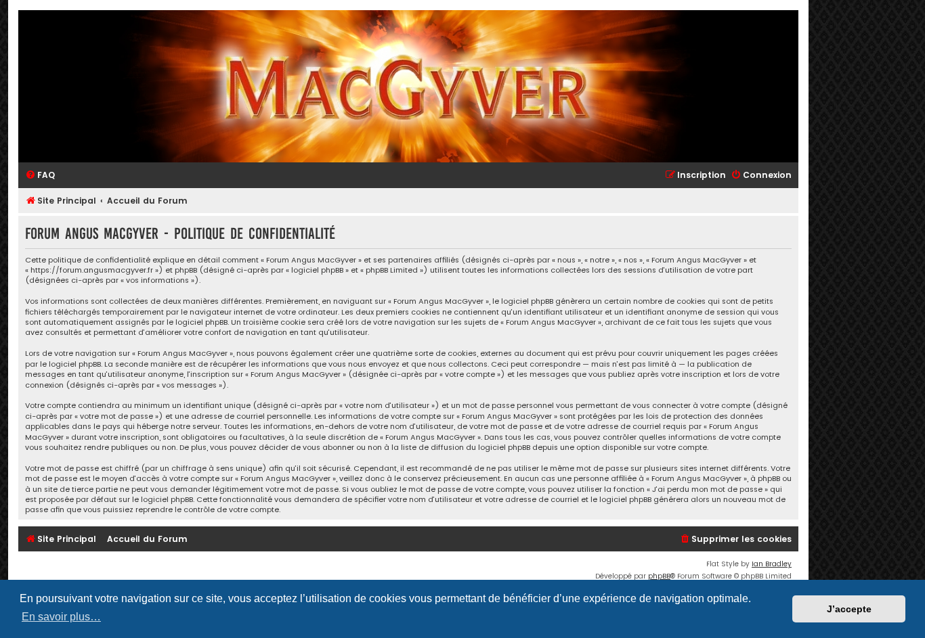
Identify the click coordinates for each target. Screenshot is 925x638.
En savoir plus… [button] (61, 616)
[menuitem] (40, 175)
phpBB (659, 576)
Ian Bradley (772, 564)
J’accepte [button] (849, 608)
